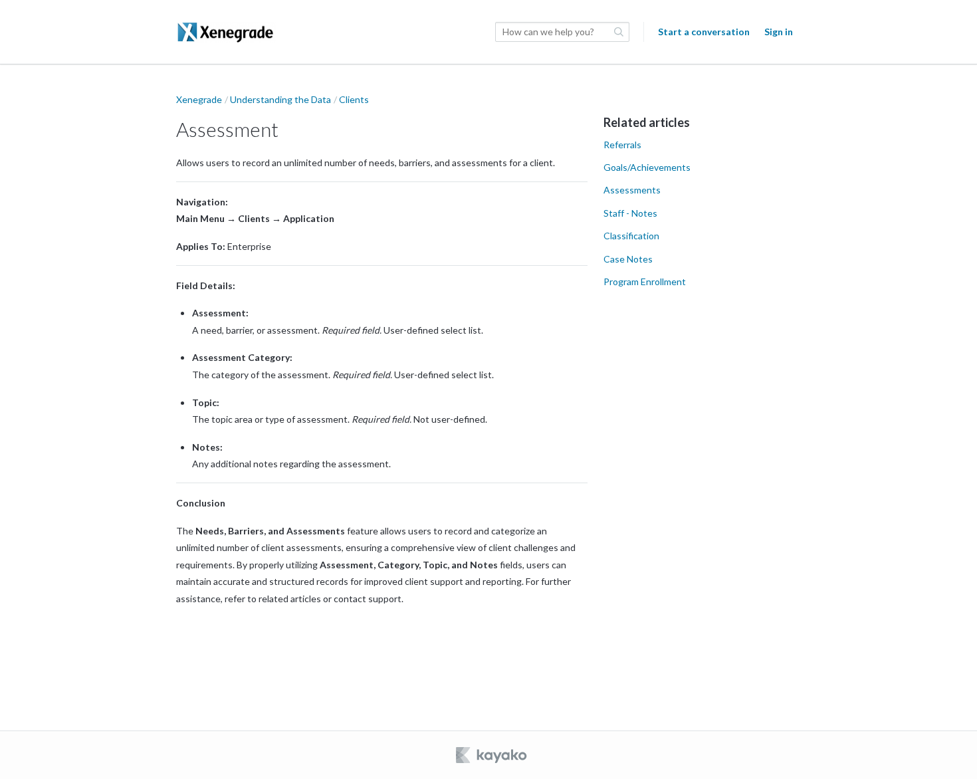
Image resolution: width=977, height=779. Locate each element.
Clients (354, 99)
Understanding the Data (280, 99)
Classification (631, 235)
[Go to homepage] (226, 32)
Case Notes (628, 259)
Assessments (632, 189)
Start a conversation (704, 31)
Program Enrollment (644, 281)
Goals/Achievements (647, 167)
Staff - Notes (630, 213)
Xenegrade (199, 99)
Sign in (778, 31)
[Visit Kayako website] (492, 755)
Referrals (622, 144)
